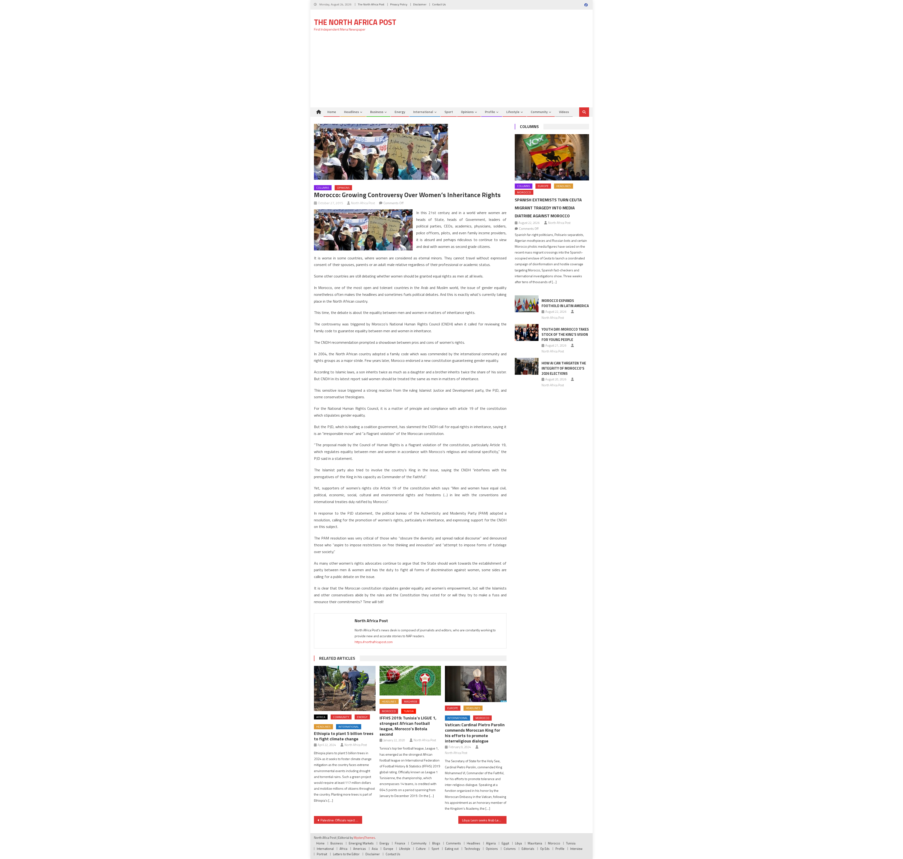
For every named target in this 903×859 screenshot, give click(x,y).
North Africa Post (363, 202)
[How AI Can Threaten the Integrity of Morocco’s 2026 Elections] (527, 366)
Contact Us (439, 4)
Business (376, 111)
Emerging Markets (361, 843)
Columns (322, 187)
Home (331, 111)
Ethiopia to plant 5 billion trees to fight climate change (343, 736)
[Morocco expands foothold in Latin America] (527, 303)
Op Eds (545, 848)
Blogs (436, 843)
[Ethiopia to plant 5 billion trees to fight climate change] (345, 688)
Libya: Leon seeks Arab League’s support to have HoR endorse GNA (484, 820)
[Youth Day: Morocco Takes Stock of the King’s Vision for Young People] (527, 332)
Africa (320, 717)
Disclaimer (419, 4)
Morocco (389, 711)
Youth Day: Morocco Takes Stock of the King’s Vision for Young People (565, 334)
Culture (421, 848)
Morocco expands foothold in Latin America (565, 303)
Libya (518, 843)
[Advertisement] (451, 72)
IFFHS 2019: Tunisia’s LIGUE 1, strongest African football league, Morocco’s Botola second (408, 726)
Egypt (505, 843)
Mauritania (535, 843)
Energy (400, 111)
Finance (400, 843)
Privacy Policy (398, 4)
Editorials (528, 848)
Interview (576, 848)
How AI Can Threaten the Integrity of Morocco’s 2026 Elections (564, 368)
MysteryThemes (364, 837)
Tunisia (409, 711)
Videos (564, 111)
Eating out (452, 848)
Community (539, 111)
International (423, 111)
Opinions (467, 111)
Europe (452, 708)
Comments (453, 843)
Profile (490, 111)
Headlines (351, 111)
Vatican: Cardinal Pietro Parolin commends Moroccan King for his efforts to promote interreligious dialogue (475, 733)
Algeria (491, 843)
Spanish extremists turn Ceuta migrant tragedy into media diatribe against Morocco (548, 208)
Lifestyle (512, 111)
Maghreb (410, 701)
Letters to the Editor (346, 854)
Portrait (322, 854)
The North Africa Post (371, 4)
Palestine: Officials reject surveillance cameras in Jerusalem (341, 820)
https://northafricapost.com (374, 641)
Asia (375, 848)
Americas (359, 848)
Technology (472, 848)
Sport (448, 111)
